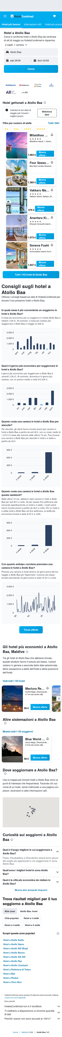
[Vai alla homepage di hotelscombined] (22, 16)
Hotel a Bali (9, 973)
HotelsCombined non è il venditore (23, 1006)
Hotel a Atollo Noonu (14, 952)
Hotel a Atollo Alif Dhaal (15, 948)
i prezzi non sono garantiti (15, 997)
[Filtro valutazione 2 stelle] (6, 129)
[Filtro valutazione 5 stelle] (40, 129)
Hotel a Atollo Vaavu (13, 944)
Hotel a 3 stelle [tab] (31, 918)
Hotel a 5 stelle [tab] (32, 925)
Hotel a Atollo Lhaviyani (15, 965)
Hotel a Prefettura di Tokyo (17, 969)
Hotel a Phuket (10, 977)
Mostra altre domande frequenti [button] (31, 889)
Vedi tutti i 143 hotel (14, 681)
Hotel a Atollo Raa (12, 961)
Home (15, 1032)
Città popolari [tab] (12, 918)
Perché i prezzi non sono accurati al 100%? (28, 1018)
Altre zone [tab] (10, 911)
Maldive (25, 1032)
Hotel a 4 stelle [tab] (12, 925)
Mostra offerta (42, 154)
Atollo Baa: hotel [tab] (28, 911)
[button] (5, 16)
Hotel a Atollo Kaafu (13, 939)
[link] (31, 274)
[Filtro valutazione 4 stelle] (27, 129)
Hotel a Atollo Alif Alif (14, 956)
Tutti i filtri (53, 123)
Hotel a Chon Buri (12, 982)
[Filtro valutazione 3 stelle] (16, 129)
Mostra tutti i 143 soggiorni (18, 731)
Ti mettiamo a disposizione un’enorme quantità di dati (29, 1012)
